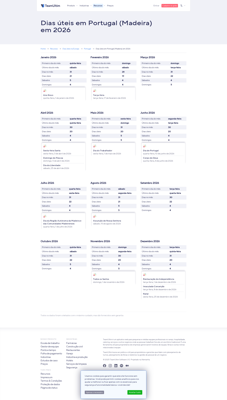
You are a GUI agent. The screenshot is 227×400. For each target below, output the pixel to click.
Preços (110, 5)
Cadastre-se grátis (169, 6)
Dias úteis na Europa (71, 49)
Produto (71, 5)
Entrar (156, 5)
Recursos (98, 5)
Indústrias (84, 5)
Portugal (87, 49)
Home (43, 49)
